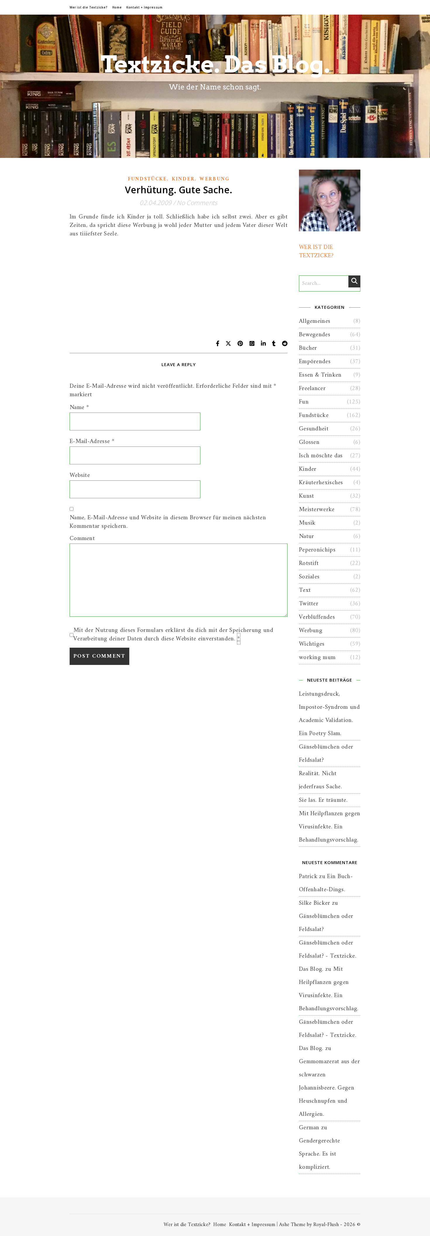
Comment (82, 538)
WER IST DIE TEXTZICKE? (316, 251)
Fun (304, 402)
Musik (307, 523)
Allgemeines (314, 321)
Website (80, 475)
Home (117, 7)
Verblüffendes (317, 617)
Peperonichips (317, 549)
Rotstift (309, 563)
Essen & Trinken (320, 375)
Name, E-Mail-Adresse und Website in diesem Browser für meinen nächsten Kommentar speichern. (168, 521)
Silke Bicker (314, 903)
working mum (317, 657)
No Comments (197, 203)
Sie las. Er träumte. (323, 800)
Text (305, 590)
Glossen (309, 442)
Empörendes (315, 361)
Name (79, 407)
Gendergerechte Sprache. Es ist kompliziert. (319, 1154)
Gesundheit (313, 428)
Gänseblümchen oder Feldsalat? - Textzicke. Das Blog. (327, 956)
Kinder (183, 179)
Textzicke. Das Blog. (215, 64)
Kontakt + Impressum (144, 7)
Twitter (308, 603)
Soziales (309, 576)
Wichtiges (312, 644)
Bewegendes (314, 334)
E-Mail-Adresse (92, 441)
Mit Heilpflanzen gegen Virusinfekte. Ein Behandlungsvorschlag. (329, 826)
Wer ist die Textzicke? (89, 7)
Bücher (308, 348)
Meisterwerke (317, 509)
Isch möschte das (321, 455)
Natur (306, 536)
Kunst (306, 496)
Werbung (214, 179)
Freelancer (312, 388)
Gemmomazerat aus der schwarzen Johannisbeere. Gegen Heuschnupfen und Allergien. (329, 1088)
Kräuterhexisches (321, 482)
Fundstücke (147, 179)
